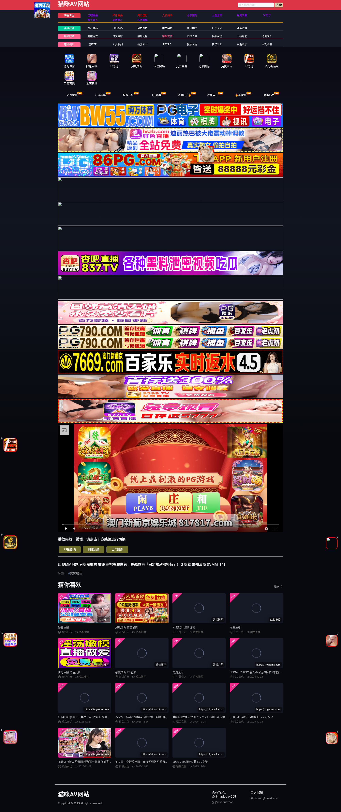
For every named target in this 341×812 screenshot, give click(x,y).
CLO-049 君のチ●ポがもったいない (251, 717)
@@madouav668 (222, 802)
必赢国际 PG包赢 (125, 672)
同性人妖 (192, 36)
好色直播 (63, 627)
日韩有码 (117, 28)
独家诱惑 (192, 44)
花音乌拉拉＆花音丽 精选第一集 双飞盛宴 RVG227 (89, 761)
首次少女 (217, 44)
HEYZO (167, 44)
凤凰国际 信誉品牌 (126, 627)
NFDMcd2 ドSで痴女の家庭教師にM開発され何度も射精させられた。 (273, 672)
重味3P (93, 44)
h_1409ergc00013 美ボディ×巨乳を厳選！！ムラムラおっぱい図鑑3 (99, 717)
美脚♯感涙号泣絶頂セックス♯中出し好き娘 (198, 717)
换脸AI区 (217, 36)
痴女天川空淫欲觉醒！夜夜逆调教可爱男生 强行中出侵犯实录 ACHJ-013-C (160, 761)
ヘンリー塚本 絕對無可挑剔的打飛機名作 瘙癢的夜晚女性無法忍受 (156, 717)
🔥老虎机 (241, 95)
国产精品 (93, 28)
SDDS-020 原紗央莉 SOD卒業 (190, 761)
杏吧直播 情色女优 (69, 672)
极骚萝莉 (142, 44)
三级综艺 (242, 36)
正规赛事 (100, 95)
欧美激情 (242, 28)
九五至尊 (235, 627)
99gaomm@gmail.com (264, 798)
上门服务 (117, 549)
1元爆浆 (156, 95)
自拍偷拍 (142, 28)
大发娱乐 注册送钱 (183, 627)
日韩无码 (217, 28)
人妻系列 (117, 44)
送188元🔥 (184, 95)
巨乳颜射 (267, 44)
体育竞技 (72, 95)
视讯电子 (212, 95)
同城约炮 (93, 549)
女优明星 (76, 573)
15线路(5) (70, 549)
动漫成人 (267, 36)
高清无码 (178, 672)
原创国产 (192, 28)
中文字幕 (167, 28)
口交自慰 (117, 36)
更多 (276, 586)
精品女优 (167, 36)
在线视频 (69, 44)
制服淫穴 (93, 36)
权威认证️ (128, 95)
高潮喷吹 (242, 44)
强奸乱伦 (142, 36)
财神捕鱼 (268, 95)
